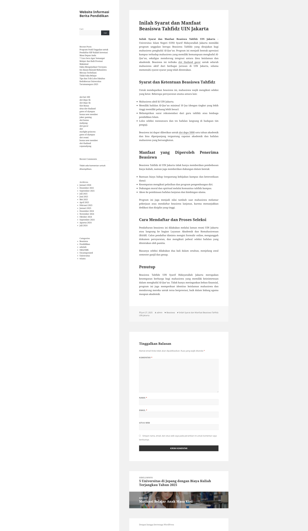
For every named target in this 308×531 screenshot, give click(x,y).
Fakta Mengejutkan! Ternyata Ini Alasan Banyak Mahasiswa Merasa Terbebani (93, 70)
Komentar (145, 357)
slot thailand (85, 143)
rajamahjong (85, 146)
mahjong (84, 123)
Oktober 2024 (86, 216)
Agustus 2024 (86, 222)
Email (143, 410)
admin (159, 312)
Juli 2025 (83, 193)
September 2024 (87, 219)
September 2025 (87, 190)
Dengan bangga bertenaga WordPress (156, 524)
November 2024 (87, 214)
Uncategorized (86, 252)
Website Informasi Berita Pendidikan (94, 14)
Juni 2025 (84, 196)
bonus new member (89, 114)
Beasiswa (84, 241)
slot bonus (84, 120)
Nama (143, 397)
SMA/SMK (84, 250)
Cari (81, 29)
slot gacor (84, 126)
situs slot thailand (88, 108)
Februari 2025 (86, 205)
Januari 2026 (85, 185)
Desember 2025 (87, 188)
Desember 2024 (87, 211)
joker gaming (86, 117)
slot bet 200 (85, 97)
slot (81, 128)
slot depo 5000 (187, 132)
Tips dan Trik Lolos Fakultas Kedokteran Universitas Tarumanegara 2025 (92, 81)
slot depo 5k (85, 100)
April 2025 (84, 202)
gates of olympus (87, 111)
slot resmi (84, 137)
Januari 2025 (85, 208)
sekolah (83, 247)
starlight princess (88, 131)
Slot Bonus (84, 105)
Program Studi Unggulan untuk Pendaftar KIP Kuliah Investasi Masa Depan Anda (94, 52)
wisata (83, 258)
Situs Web (144, 422)
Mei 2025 (84, 199)
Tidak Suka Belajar (88, 75)
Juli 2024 (83, 225)
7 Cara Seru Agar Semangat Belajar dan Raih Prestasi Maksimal (92, 61)
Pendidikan (85, 244)
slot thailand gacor (189, 62)
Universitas (85, 255)
